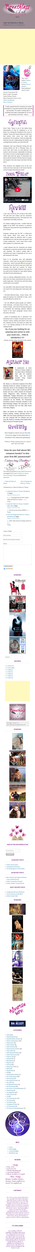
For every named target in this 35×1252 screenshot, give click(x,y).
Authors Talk (10, 1056)
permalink (6, 477)
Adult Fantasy (10, 1045)
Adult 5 (16, 473)
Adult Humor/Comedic (12, 1048)
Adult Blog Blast (11, 1037)
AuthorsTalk (9, 1058)
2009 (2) (9, 670)
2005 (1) (9, 675)
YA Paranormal (10, 1106)
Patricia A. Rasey (23, 473)
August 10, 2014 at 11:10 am (13, 507)
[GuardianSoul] (17, 817)
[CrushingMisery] (17, 966)
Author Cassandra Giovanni (14, 881)
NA (7, 1072)
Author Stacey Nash (12, 864)
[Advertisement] (17, 46)
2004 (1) (9, 677)
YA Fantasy (9, 1100)
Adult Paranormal (26, 471)
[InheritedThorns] (17, 949)
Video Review (10, 1094)
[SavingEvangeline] (17, 932)
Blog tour (9, 1062)
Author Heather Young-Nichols (15, 883)
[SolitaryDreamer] (17, 800)
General (8, 1064)
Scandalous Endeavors (13, 866)
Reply (9, 501)
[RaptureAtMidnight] (17, 783)
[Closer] (17, 983)
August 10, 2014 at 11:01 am (13, 495)
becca (23, 25)
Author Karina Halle (12, 896)
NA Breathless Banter (12, 1074)
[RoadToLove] (17, 1000)
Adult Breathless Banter (13, 1039)
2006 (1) (9, 674)
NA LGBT (9, 1082)
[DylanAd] (17, 595)
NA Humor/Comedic (12, 1080)
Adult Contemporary (12, 1041)
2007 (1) (9, 672)
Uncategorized (10, 1092)
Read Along (9, 1090)
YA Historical (10, 1102)
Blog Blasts (9, 1060)
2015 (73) (10, 666)
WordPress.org (13, 1153)
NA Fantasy (9, 1078)
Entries (12, 1149)
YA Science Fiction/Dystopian (15, 1108)
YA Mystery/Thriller (11, 1104)
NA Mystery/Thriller (11, 1084)
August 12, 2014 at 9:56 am (13, 518)
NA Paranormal (10, 1086)
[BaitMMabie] (17, 612)
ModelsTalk (9, 1070)
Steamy (15, 475)
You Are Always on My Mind (14, 894)
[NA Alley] (17, 1026)
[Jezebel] (17, 914)
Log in (11, 1147)
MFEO (8, 1068)
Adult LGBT (9, 1050)
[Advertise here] (17, 1017)
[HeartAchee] (17, 749)
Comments (13, 1151)
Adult (19, 471)
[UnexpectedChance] (17, 653)
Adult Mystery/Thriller (12, 1052)
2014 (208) (10, 668)
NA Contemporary (11, 1076)
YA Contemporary (11, 1098)
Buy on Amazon (7, 102)
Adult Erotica (10, 1043)
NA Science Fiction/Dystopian (15, 1088)
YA (7, 1096)
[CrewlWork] (17, 766)
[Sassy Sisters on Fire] (17, 1135)
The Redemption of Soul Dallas (15, 868)
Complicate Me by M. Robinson (15, 892)
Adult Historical (10, 1046)
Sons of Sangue (8, 475)
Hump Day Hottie (11, 1066)
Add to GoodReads (8, 100)
